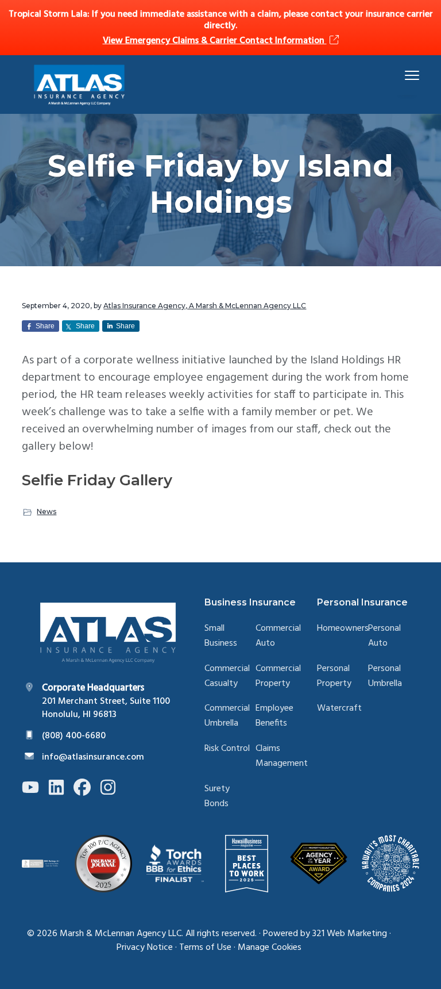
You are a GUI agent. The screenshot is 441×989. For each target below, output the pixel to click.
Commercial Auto (278, 636)
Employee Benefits (274, 716)
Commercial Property (278, 676)
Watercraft (339, 709)
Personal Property (334, 676)
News (46, 511)
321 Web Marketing (349, 933)
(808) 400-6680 (74, 736)
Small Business (220, 636)
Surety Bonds (217, 796)
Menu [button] (398, 75)
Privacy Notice (145, 947)
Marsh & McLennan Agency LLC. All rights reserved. (158, 933)
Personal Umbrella (385, 676)
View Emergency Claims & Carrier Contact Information (215, 40)
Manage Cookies (269, 947)
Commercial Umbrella (227, 716)
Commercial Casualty (227, 676)
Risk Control (227, 749)
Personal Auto (384, 636)
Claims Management (282, 756)
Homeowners (343, 629)
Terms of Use (205, 947)
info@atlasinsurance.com (93, 757)
